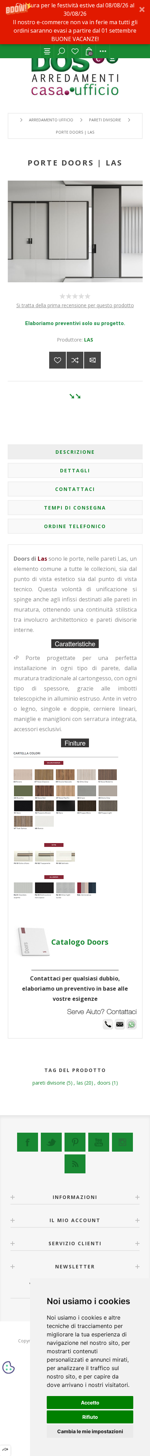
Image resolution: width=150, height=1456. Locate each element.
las (80, 1082)
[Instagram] (122, 1142)
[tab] (75, 451)
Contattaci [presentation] (75, 489)
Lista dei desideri (75, 51)
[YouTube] (98, 1142)
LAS (88, 339)
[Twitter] (51, 1142)
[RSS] (75, 1163)
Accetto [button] (90, 1403)
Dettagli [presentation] (75, 470)
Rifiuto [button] (90, 1417)
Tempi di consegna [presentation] (75, 507)
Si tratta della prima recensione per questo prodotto (75, 305)
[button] (75, 22)
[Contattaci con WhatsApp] (131, 1027)
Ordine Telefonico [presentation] (75, 526)
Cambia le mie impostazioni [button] (90, 1431)
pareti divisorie (48, 1082)
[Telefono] (108, 1027)
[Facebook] (27, 1142)
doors (104, 1082)
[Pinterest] (75, 1142)
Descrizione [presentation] (75, 452)
